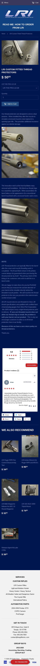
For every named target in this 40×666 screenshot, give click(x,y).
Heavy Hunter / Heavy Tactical (20, 591)
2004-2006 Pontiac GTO (20, 608)
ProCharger (20, 614)
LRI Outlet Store (14, 659)
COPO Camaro (20, 611)
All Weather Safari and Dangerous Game (20, 594)
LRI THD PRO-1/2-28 (9, 84)
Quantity (4, 93)
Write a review (31, 365)
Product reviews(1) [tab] (11, 371)
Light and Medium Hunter (20, 588)
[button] (30, 406)
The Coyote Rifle (20, 597)
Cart (36, 2)
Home (3, 33)
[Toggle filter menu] (34, 375)
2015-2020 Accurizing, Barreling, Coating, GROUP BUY (20, 650)
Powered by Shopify (28, 659)
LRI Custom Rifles (20, 585)
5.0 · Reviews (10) (21, 662)
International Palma (20, 600)
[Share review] (34, 382)
